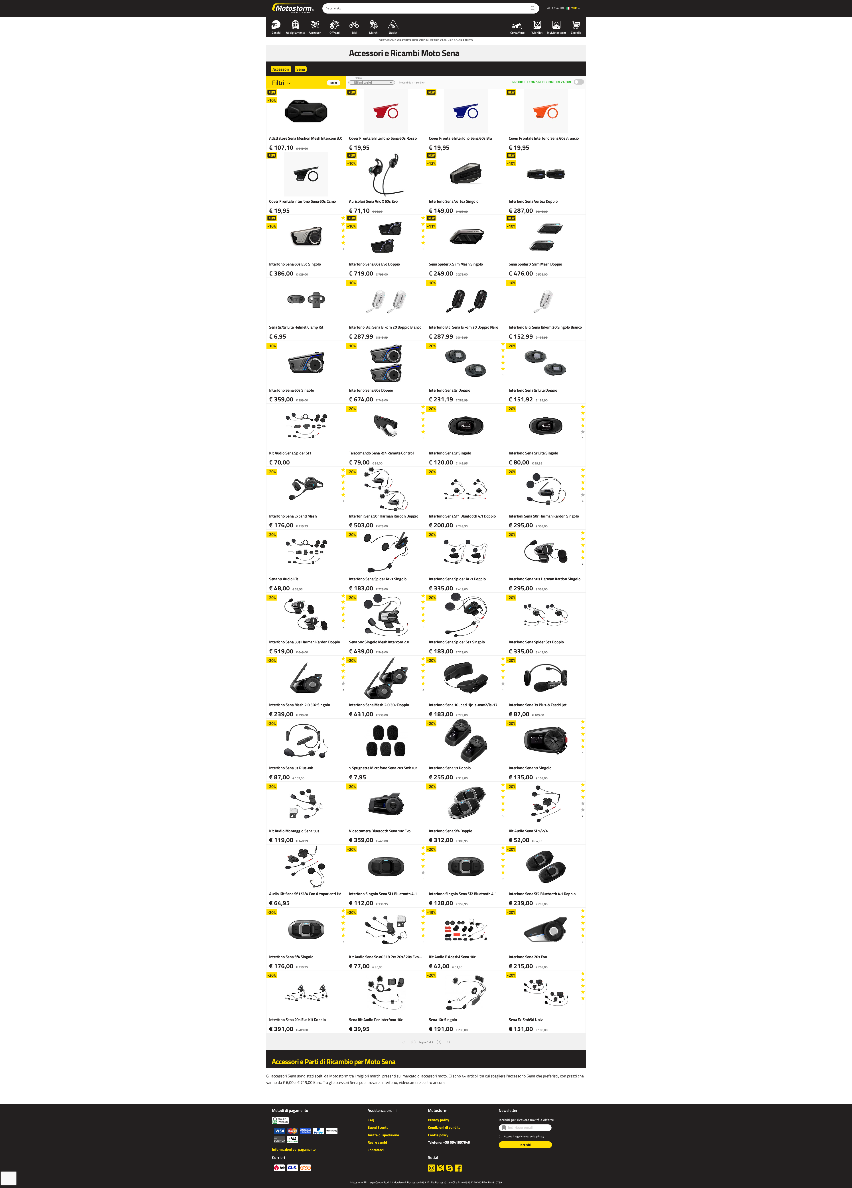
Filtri (278, 82)
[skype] (449, 1168)
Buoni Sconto (378, 1127)
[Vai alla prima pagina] (403, 1042)
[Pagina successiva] (439, 1042)
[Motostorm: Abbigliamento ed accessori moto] (294, 8)
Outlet (393, 32)
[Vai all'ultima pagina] (448, 1042)
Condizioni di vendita (444, 1127)
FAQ (371, 1120)
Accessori (315, 32)
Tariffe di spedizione (383, 1135)
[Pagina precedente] (413, 1042)
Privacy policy (438, 1120)
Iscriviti (525, 1144)
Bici (354, 32)
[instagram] (431, 1168)
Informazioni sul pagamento (294, 1149)
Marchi (373, 32)
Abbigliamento (295, 32)
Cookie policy (438, 1135)
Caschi (276, 32)
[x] (440, 1168)
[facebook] (458, 1168)
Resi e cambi (377, 1142)
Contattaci (376, 1149)
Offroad (334, 32)
